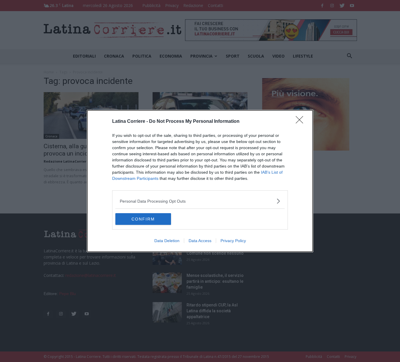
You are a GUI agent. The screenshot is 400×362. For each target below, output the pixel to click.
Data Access (200, 240)
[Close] (301, 121)
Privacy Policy (233, 240)
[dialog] (200, 181)
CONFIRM (143, 219)
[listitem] (200, 201)
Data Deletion (167, 240)
